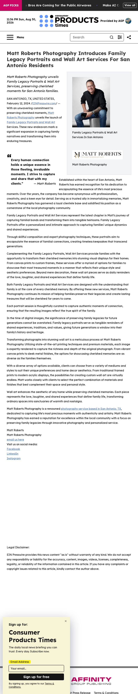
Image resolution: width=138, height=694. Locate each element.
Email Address (19, 661)
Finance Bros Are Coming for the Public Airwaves (53, 5)
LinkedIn (12, 453)
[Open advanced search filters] (120, 37)
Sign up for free (36, 677)
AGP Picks (11, 5)
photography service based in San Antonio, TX (91, 408)
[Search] (112, 37)
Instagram (14, 458)
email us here (15, 439)
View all (130, 5)
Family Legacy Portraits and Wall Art (31, 122)
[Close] (65, 621)
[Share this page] (129, 37)
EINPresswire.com (44, 103)
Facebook (13, 449)
